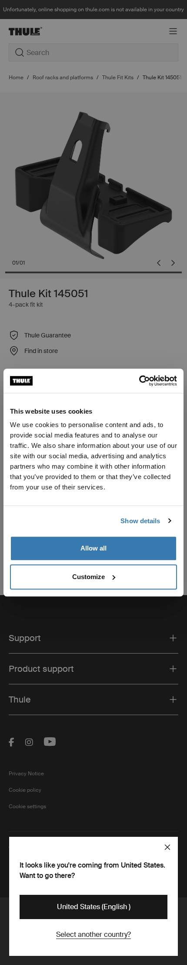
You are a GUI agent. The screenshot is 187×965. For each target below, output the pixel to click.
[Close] (167, 847)
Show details (140, 521)
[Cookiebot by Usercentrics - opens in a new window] (139, 380)
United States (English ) (93, 906)
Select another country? (93, 934)
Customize (88, 576)
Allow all (93, 548)
